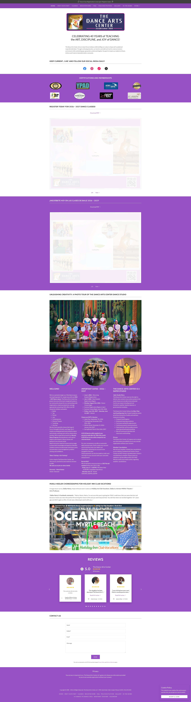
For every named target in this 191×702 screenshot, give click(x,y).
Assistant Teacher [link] (101, 696)
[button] (137, 6)
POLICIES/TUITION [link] (105, 5)
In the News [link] (127, 5)
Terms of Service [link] (110, 662)
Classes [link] (75, 5)
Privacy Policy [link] (101, 662)
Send (95, 657)
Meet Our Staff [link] (64, 5)
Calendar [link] (113, 696)
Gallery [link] (117, 5)
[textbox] (95, 625)
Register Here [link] (85, 5)
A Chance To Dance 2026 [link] (83, 696)
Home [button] (61, 694)
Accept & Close (174, 696)
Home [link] (53, 5)
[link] (95, 22)
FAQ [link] (94, 5)
